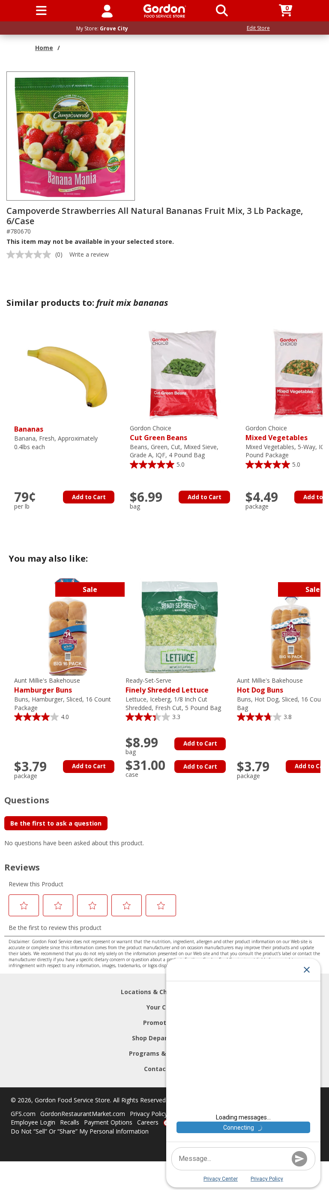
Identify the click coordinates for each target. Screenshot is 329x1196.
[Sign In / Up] (107, 11)
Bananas (28, 429)
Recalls (69, 1122)
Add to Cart (89, 497)
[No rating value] (30, 254)
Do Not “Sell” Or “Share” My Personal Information (80, 1131)
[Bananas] (67, 374)
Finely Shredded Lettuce (167, 685)
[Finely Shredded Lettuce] (179, 626)
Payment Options (108, 1122)
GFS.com (23, 1114)
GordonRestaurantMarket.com (82, 1114)
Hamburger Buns (47, 685)
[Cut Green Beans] (183, 374)
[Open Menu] (41, 11)
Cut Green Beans (158, 433)
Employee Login (33, 1122)
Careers (148, 1122)
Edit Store (258, 28)
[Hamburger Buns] (67, 626)
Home (44, 48)
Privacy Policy (148, 1114)
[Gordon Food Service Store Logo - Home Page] (164, 11)
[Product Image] (71, 135)
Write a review (89, 254)
